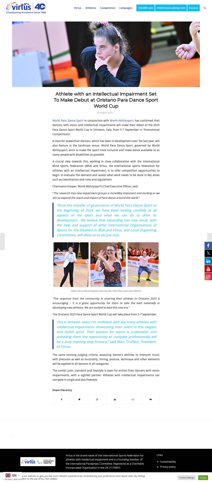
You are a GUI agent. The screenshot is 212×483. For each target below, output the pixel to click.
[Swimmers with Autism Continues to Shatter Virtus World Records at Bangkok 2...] (2, 241)
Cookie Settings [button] (186, 477)
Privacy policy (168, 466)
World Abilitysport (121, 120)
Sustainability (168, 461)
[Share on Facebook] (61, 399)
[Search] (205, 8)
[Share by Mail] (150, 399)
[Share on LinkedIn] (115, 399)
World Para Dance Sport (67, 120)
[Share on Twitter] (79, 399)
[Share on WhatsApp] (97, 399)
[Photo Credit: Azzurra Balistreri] (106, 54)
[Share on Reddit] (133, 399)
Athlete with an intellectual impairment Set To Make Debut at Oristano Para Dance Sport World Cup (106, 100)
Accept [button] (203, 477)
